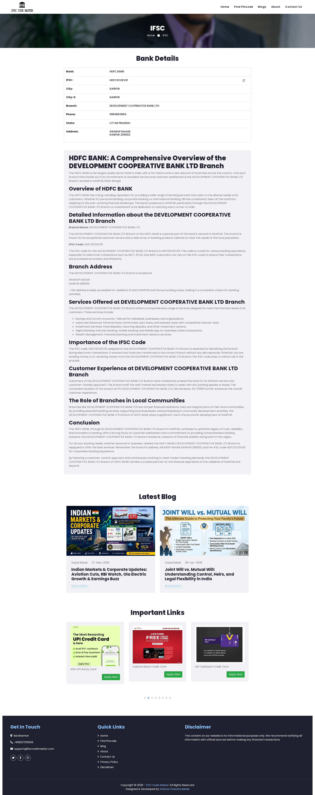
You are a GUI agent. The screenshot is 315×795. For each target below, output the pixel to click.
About (275, 7)
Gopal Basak (79, 562)
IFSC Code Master (157, 785)
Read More (79, 586)
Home (225, 7)
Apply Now (115, 674)
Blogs (262, 7)
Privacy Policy (109, 762)
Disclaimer (107, 767)
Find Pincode (243, 7)
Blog (103, 746)
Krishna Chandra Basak (174, 789)
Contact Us (293, 7)
